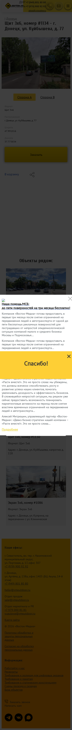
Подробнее (10, 429)
